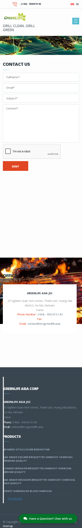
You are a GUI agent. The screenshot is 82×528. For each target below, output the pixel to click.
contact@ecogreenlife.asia (44, 323)
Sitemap (8, 526)
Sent (15, 166)
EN (72, 4)
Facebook (15, 499)
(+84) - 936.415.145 (50, 314)
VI (77, 4)
